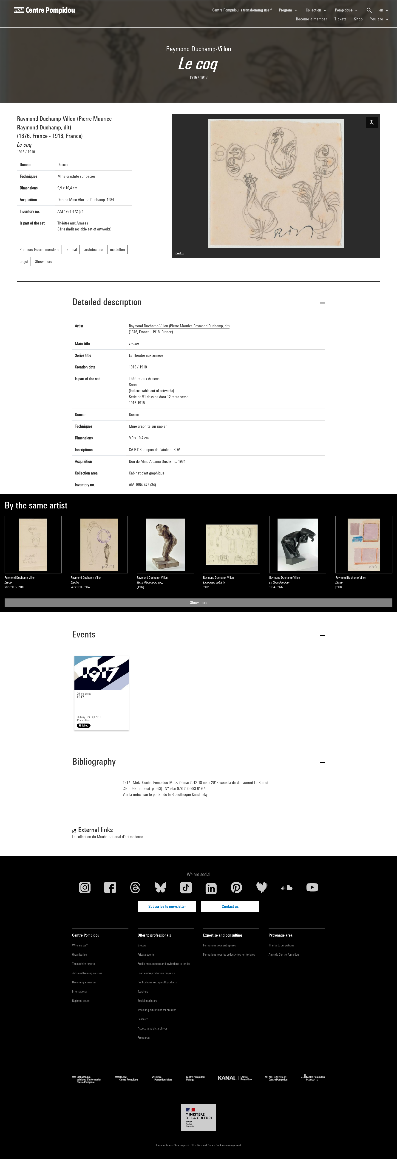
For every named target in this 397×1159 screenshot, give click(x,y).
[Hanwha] (313, 1082)
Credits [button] (180, 253)
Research (143, 1019)
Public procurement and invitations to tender (164, 963)
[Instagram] (84, 888)
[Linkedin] (211, 888)
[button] (198, 302)
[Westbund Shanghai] (279, 1082)
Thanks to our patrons (281, 945)
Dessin (62, 164)
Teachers (143, 991)
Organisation (79, 954)
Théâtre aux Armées (144, 378)
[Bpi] (90, 1082)
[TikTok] (185, 888)
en (381, 10)
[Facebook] (110, 888)
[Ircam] (130, 1082)
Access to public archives (152, 1028)
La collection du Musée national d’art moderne (107, 836)
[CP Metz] (165, 1082)
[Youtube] (312, 888)
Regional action (81, 1000)
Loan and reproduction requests (156, 973)
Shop (360, 18)
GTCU (191, 1145)
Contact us (230, 906)
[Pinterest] (236, 888)
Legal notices (164, 1145)
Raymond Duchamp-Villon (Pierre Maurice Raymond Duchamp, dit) (179, 325)
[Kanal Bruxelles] (238, 1082)
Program (286, 10)
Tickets (341, 19)
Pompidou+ (344, 10)
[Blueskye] (160, 888)
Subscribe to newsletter (167, 906)
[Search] (369, 10)
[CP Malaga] (198, 1082)
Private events (146, 954)
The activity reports (83, 963)
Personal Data (205, 1145)
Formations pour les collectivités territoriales (229, 954)
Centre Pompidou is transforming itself (243, 9)
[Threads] (135, 888)
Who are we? (80, 945)
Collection (314, 10)
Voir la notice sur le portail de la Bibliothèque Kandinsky (165, 794)
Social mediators (147, 1000)
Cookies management (228, 1145)
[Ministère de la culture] (198, 1117)
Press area (144, 1037)
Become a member (313, 18)
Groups (142, 945)
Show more (198, 602)
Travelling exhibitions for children (157, 1010)
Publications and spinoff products (157, 982)
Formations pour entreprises (219, 945)
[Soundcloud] (287, 888)
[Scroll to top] (386, 1148)
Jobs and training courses (87, 973)
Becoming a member (84, 982)
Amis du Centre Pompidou (284, 954)
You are (377, 19)
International (79, 991)
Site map (179, 1145)
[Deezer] (261, 888)
